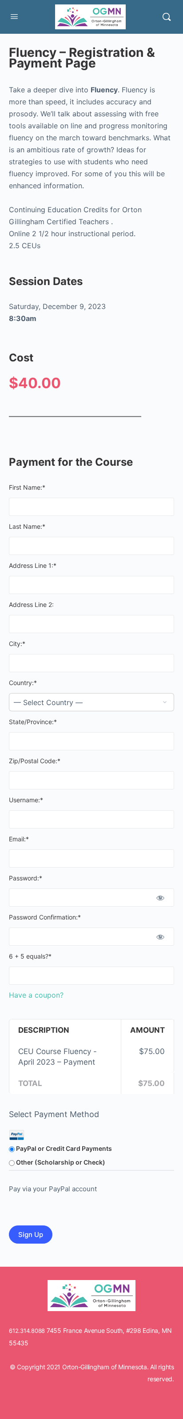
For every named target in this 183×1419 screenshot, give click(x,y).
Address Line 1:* (32, 565)
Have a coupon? (36, 995)
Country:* (23, 682)
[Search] (166, 17)
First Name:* (27, 487)
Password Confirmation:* (45, 917)
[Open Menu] (14, 16)
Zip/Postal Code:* (34, 761)
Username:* (26, 800)
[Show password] (160, 897)
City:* (17, 643)
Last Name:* (27, 526)
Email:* (19, 839)
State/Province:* (33, 721)
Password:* (25, 878)
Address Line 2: (31, 604)
